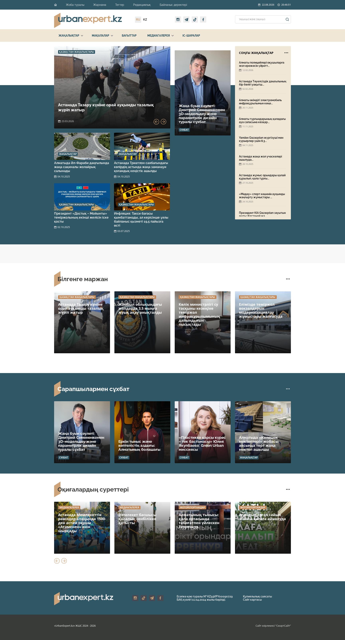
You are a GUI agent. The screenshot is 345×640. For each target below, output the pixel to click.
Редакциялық (142, 4)
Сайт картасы (252, 599)
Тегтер (119, 4)
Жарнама (99, 4)
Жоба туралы (75, 4)
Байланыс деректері (173, 4)
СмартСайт (283, 625)
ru (138, 19)
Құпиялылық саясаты (257, 596)
